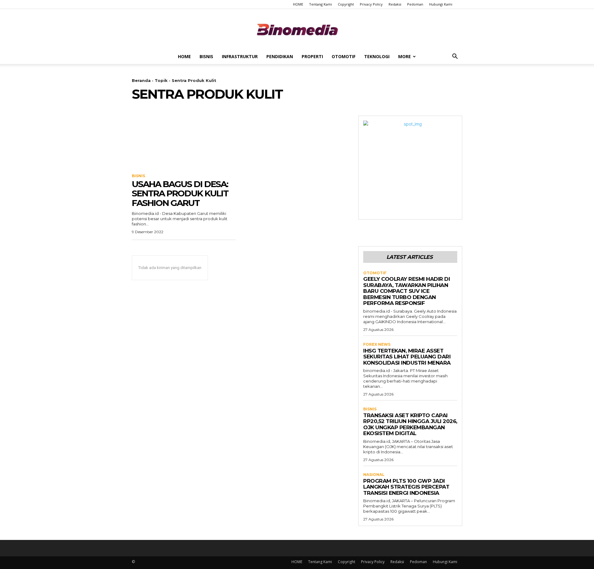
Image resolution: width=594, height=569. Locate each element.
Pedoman (415, 4)
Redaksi (395, 4)
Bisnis (206, 56)
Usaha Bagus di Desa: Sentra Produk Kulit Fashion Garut (180, 193)
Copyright (346, 4)
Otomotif (343, 56)
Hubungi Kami (440, 4)
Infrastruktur (240, 56)
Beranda (141, 80)
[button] (454, 57)
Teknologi (377, 56)
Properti (312, 56)
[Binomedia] (297, 29)
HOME (298, 4)
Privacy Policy (371, 4)
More (404, 56)
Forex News (376, 344)
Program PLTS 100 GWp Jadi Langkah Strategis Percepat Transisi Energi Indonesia (406, 487)
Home (184, 56)
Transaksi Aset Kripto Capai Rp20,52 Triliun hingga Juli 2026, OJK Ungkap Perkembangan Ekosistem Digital (410, 424)
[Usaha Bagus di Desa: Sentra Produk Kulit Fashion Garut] (184, 142)
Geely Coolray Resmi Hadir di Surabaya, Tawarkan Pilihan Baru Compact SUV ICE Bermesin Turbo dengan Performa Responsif (406, 291)
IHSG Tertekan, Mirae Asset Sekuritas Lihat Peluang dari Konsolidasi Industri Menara (407, 357)
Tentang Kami (320, 4)
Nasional (374, 475)
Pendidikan (279, 56)
